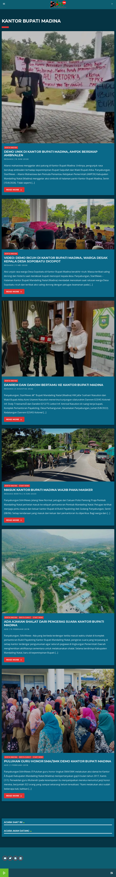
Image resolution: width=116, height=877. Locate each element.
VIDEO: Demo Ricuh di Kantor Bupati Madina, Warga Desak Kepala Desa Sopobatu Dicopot (55, 259)
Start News (24, 486)
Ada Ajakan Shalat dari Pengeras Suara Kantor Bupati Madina (54, 623)
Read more (14, 190)
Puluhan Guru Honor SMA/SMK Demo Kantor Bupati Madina (57, 761)
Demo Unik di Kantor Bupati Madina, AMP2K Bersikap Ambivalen (50, 153)
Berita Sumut (25, 617)
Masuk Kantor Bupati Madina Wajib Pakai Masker (48, 490)
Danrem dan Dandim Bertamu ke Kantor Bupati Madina (53, 385)
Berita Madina (11, 147)
